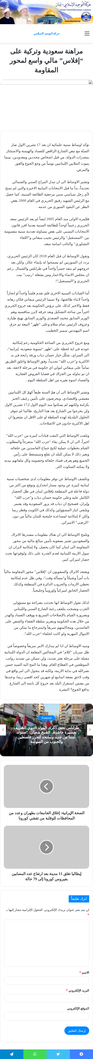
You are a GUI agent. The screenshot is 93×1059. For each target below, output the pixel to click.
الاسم (84, 972)
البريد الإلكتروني (77, 990)
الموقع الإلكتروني (78, 1008)
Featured (47, 718)
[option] (46, 730)
